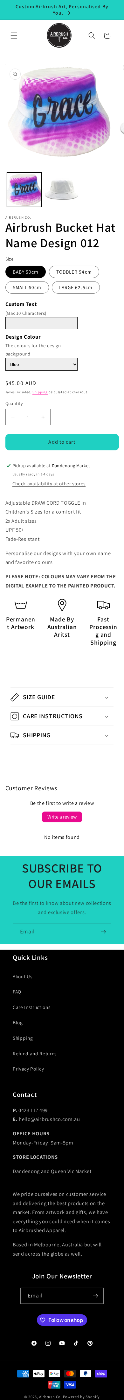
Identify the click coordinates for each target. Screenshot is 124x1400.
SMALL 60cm (27, 287)
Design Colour (23, 336)
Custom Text (21, 304)
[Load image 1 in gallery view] (24, 190)
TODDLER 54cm (74, 272)
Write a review (62, 816)
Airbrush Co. (50, 1396)
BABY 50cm (26, 272)
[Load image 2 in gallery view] (62, 190)
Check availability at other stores (49, 483)
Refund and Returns (35, 1053)
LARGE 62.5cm (76, 287)
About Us (22, 976)
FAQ (17, 991)
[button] (14, 35)
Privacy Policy (28, 1068)
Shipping (40, 392)
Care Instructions (31, 1007)
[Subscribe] (103, 932)
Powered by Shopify (81, 1396)
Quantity (14, 403)
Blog (18, 1022)
